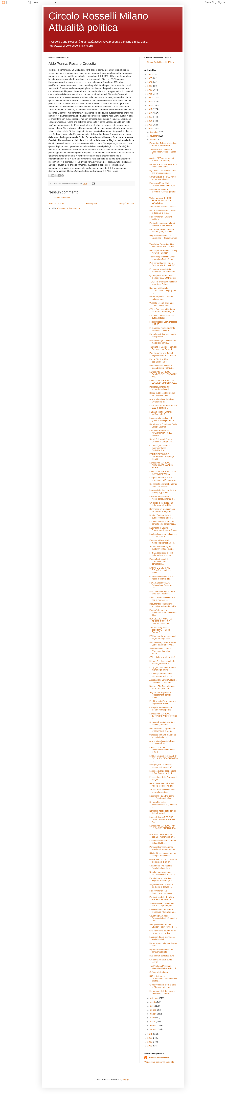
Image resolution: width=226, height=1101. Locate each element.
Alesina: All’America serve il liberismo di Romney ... (161, 159)
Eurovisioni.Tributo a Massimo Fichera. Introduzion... (163, 144)
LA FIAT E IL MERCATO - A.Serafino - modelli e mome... (160, 570)
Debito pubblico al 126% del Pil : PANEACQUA (162, 394)
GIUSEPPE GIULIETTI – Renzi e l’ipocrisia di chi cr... (163, 860)
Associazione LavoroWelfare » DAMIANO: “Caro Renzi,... (163, 681)
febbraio (154, 1025)
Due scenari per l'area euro (161, 956)
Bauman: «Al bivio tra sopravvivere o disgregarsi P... (162, 290)
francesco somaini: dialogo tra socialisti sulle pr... (162, 736)
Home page (91, 203)
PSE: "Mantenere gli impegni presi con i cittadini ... (162, 592)
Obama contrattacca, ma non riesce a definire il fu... (162, 577)
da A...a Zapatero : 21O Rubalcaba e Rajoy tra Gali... (160, 585)
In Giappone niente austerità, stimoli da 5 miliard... (162, 329)
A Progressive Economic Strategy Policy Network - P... (163, 925)
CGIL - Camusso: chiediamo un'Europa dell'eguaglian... (162, 310)
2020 (150, 97)
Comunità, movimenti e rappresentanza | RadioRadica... (159, 448)
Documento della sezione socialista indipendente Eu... (163, 605)
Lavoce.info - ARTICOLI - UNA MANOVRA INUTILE (162, 472)
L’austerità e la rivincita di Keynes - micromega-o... (161, 879)
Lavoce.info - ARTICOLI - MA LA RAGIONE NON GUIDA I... (162, 828)
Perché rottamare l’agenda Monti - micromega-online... (162, 848)
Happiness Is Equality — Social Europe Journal (163, 425)
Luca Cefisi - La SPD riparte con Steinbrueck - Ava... (161, 797)
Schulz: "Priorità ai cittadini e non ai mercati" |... (162, 599)
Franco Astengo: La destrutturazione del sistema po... (163, 612)
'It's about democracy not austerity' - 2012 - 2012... (161, 548)
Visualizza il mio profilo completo (159, 1062)
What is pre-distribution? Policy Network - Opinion (163, 251)
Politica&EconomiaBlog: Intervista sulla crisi (160, 388)
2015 (150, 117)
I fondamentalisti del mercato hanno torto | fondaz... (162, 992)
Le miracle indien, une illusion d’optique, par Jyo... (162, 491)
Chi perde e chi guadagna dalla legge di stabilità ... (161, 504)
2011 (150, 1034)
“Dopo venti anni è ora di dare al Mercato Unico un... (162, 986)
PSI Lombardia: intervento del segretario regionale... (162, 637)
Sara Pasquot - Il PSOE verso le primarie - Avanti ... (162, 178)
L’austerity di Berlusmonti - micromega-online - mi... (161, 675)
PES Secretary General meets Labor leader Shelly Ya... (162, 643)
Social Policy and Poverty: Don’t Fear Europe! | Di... (161, 440)
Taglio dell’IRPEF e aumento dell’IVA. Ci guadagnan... (162, 904)
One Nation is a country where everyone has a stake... (163, 932)
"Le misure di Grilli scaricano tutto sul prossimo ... (162, 791)
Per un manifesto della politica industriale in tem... (163, 211)
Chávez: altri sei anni (158, 972)
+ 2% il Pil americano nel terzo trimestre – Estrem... (163, 283)
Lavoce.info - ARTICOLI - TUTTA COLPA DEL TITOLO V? (163, 716)
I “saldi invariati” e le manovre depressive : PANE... (162, 702)
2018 (150, 105)
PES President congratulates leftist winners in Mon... (162, 729)
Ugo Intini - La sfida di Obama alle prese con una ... (162, 171)
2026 (150, 74)
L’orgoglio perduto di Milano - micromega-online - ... (162, 668)
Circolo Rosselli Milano (158, 1058)
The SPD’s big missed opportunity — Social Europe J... (160, 630)
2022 (150, 90)
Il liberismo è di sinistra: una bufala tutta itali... (161, 316)
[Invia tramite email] (50, 175)
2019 (150, 101)
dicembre (154, 132)
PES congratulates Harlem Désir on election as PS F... (162, 264)
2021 (150, 94)
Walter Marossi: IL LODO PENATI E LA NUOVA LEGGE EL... (160, 200)
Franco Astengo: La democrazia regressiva (160, 892)
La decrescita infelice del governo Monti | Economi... (162, 419)
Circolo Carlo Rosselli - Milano (160, 62)
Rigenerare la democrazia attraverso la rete (161, 950)
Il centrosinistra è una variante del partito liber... (162, 842)
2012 (150, 128)
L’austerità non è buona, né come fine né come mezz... (162, 522)
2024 (150, 82)
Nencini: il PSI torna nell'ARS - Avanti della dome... (163, 165)
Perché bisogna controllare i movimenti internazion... (162, 224)
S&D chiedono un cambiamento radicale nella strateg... (163, 978)
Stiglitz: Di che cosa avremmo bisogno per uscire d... (162, 854)
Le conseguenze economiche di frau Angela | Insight (162, 772)
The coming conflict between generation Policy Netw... (162, 258)
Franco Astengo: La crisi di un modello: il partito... (162, 341)
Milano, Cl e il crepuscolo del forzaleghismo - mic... (162, 662)
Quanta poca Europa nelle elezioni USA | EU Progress (162, 277)
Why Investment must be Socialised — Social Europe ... (163, 238)
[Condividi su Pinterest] (62, 175)
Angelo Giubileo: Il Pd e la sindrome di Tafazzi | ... (161, 885)
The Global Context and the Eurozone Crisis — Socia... (162, 245)
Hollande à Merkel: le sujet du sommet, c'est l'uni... (162, 723)
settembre (154, 998)
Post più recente (56, 203)
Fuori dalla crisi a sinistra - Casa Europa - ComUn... (161, 367)
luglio (152, 1006)
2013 (150, 125)
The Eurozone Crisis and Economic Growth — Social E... (162, 151)
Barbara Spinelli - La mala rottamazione (161, 298)
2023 (150, 86)
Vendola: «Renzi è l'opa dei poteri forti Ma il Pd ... (161, 304)
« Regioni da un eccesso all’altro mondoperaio (160, 708)
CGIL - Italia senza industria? (162, 657)
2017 (150, 109)
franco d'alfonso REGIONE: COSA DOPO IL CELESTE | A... (162, 819)
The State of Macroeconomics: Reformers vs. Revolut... (163, 348)
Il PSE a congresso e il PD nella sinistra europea (161, 554)
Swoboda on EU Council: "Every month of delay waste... (160, 651)
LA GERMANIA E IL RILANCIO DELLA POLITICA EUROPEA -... (163, 758)
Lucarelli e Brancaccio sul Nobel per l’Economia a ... (162, 497)
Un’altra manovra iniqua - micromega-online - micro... (162, 873)
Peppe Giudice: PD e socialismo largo (158, 360)
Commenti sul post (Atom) (68, 208)
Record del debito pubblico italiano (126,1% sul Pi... (161, 230)
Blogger (125, 1079)
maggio (153, 1014)
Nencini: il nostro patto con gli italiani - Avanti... (162, 812)
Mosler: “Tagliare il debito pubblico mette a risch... (161, 516)
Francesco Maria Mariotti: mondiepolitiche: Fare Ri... (162, 541)
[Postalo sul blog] (53, 175)
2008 (150, 1046)
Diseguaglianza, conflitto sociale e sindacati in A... (161, 766)
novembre (154, 136)
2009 (150, 1042)
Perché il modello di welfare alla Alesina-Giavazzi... (161, 898)
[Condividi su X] (56, 175)
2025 (150, 78)
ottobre (153, 140)
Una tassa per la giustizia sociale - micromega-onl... (162, 835)
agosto (153, 1002)
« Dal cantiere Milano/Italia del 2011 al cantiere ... (163, 406)
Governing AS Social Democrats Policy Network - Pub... (163, 918)
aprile (152, 1017)
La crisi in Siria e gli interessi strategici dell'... (162, 938)
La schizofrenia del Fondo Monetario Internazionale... (162, 911)
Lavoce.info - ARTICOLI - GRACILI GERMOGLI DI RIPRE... (161, 465)
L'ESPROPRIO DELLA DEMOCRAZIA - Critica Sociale (160, 433)
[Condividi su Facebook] (59, 175)
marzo (153, 1021)
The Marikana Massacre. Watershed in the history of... (163, 967)
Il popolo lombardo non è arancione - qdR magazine (162, 479)
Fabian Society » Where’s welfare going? (160, 413)
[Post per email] (93, 183)
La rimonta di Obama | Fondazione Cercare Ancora (163, 529)
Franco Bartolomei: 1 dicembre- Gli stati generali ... (162, 191)
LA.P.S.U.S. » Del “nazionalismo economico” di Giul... (162, 749)
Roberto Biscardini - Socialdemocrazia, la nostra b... (163, 804)
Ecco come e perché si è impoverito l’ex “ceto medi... (162, 270)
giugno (153, 1010)
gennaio (154, 1029)
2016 (150, 113)
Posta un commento (61, 198)
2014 (150, 121)
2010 (150, 1038)
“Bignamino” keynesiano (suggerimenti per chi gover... (160, 695)
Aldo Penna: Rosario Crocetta (162, 207)
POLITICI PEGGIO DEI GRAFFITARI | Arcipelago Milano (161, 456)
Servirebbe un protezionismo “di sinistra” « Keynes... (162, 510)
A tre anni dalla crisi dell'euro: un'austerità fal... (162, 400)
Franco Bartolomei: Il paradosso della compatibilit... (158, 561)
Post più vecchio (126, 203)
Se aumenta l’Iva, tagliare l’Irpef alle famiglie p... (160, 867)
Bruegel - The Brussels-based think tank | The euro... (162, 687)
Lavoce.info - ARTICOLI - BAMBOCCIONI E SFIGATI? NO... (163, 374)
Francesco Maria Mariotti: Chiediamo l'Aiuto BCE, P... (162, 184)
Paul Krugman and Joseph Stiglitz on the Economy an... (163, 354)
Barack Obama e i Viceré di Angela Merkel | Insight (161, 784)
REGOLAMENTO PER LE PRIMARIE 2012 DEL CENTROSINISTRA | (160, 621)
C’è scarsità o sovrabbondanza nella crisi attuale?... (163, 485)
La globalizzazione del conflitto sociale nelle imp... (163, 535)
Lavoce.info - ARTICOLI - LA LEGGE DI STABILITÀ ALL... (163, 381)
